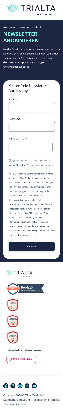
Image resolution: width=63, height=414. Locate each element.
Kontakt (55, 400)
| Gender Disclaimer (15, 404)
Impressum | (41, 400)
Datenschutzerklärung (28, 235)
